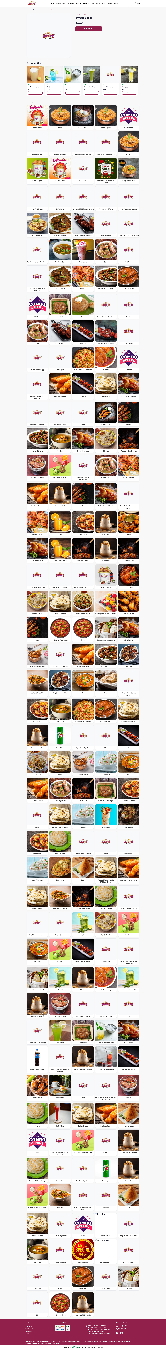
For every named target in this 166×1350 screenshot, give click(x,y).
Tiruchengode (48, 1343)
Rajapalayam (80, 1341)
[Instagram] (120, 1333)
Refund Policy (28, 1333)
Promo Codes (28, 1331)
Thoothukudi (40, 1343)
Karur (58, 1341)
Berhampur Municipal (39, 1341)
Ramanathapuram (90, 1341)
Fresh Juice (45, 10)
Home (52, 3)
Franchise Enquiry (61, 3)
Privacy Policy (28, 1326)
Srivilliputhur (111, 1341)
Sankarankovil (99, 1341)
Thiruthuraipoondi (125, 1341)
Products (71, 3)
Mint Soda (68, 87)
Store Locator (96, 3)
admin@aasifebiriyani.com (125, 1326)
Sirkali (105, 1341)
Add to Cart (90, 29)
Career (116, 3)
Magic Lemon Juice (34, 87)
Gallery (104, 3)
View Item (35, 93)
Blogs (110, 3)
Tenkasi (118, 1341)
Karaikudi (53, 1341)
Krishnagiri (64, 1341)
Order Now (86, 3)
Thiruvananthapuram (30, 1343)
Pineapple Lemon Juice (129, 87)
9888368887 (122, 1329)
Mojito (49, 87)
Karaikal (48, 1341)
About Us (78, 3)
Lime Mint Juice (108, 87)
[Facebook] (117, 1333)
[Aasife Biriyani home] (36, 3)
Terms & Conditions (30, 1328)
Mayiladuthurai (71, 1341)
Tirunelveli (56, 1343)
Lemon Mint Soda (89, 87)
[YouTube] (122, 1333)
